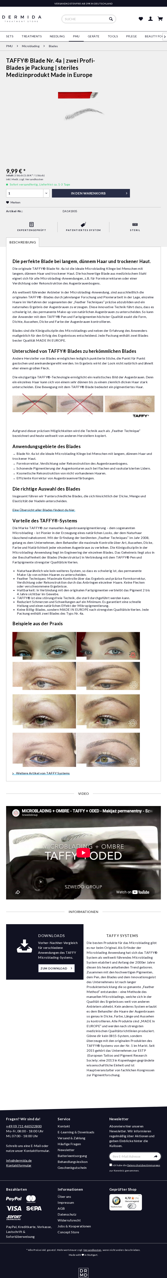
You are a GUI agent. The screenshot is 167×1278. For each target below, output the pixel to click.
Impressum (66, 1202)
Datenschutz (67, 1214)
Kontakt (64, 1126)
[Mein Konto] (151, 19)
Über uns (64, 1196)
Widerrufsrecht (69, 1220)
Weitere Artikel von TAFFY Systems (42, 773)
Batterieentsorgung (72, 1156)
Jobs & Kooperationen (74, 1226)
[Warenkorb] (160, 19)
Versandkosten (92, 1249)
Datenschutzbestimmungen (143, 1165)
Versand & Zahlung (72, 1138)
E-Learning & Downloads (76, 1132)
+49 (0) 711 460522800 (24, 1126)
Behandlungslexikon (73, 1162)
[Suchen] (111, 19)
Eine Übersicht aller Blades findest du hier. (43, 510)
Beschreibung (22, 242)
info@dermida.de (19, 1160)
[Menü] (139, 1196)
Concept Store (68, 1232)
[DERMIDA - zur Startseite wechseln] (22, 22)
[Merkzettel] (141, 19)
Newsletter (66, 1150)
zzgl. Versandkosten (31, 179)
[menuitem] (89, 19)
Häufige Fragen (69, 1144)
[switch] (132, 1206)
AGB (61, 1208)
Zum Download (54, 968)
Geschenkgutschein (72, 1167)
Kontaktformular (19, 1165)
